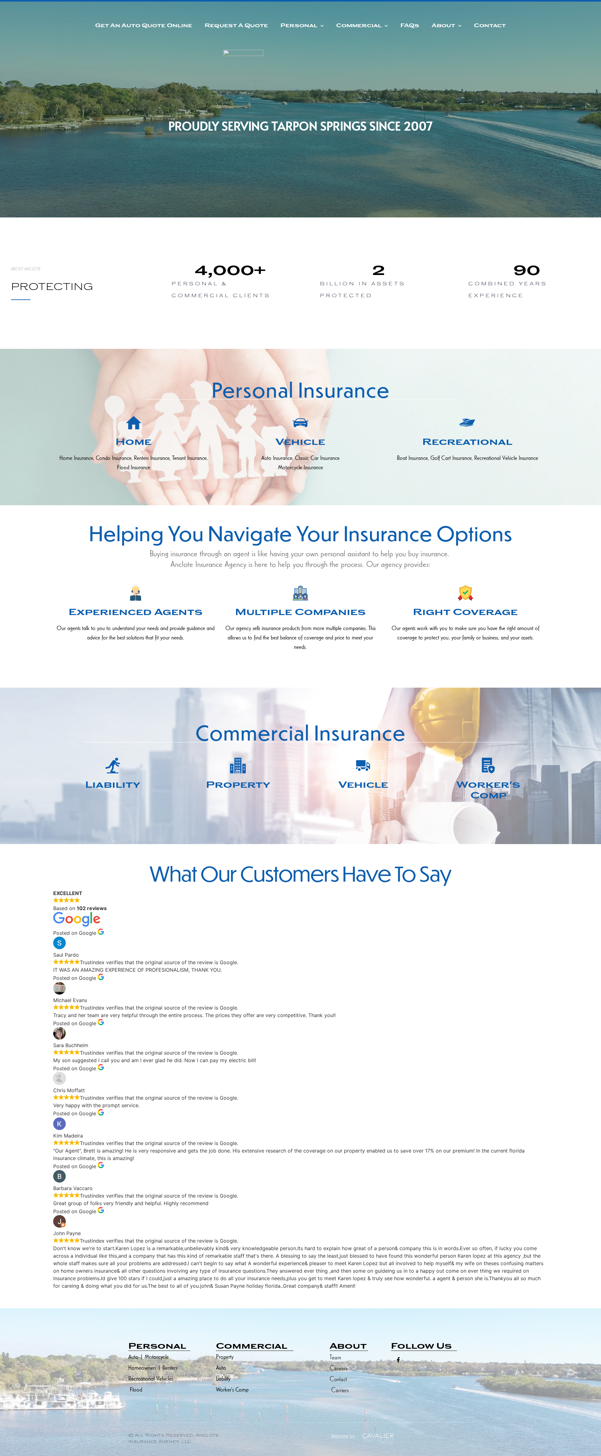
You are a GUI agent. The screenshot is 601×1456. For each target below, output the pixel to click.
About (443, 25)
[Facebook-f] (398, 1359)
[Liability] (113, 765)
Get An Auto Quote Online (143, 25)
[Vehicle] (300, 422)
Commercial (359, 25)
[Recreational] (467, 422)
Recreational (467, 442)
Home (134, 442)
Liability (112, 785)
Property (238, 785)
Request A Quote (236, 25)
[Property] (238, 765)
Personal (298, 25)
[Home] (133, 422)
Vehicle (300, 442)
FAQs (409, 25)
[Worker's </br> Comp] (488, 765)
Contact (490, 25)
